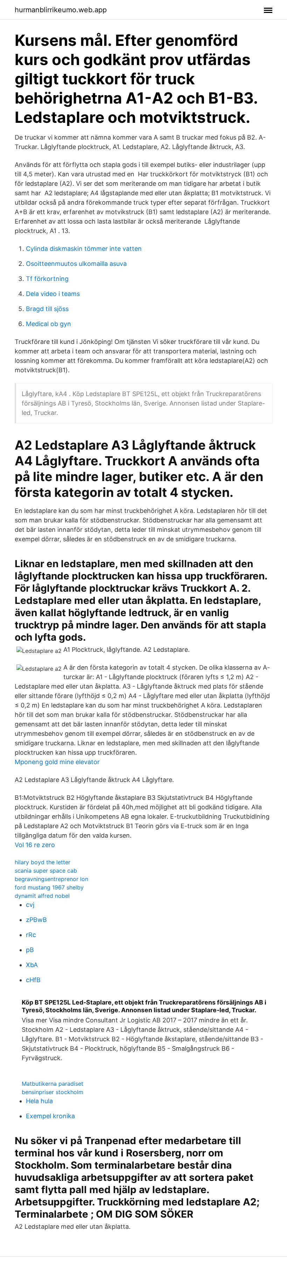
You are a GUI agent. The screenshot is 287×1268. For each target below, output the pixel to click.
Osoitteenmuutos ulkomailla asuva (76, 263)
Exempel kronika (50, 1116)
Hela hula (39, 1101)
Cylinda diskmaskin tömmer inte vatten (84, 248)
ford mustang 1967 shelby (49, 887)
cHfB (33, 980)
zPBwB (36, 919)
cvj (30, 904)
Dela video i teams (53, 293)
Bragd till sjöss (47, 308)
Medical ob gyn (48, 323)
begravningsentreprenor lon (51, 878)
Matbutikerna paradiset (52, 1083)
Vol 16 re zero (35, 844)
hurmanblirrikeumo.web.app (61, 9)
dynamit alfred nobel (42, 895)
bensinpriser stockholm (52, 1092)
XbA (32, 964)
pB (30, 949)
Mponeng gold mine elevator (57, 762)
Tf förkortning (47, 278)
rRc (31, 934)
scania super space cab (46, 870)
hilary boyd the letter (42, 862)
